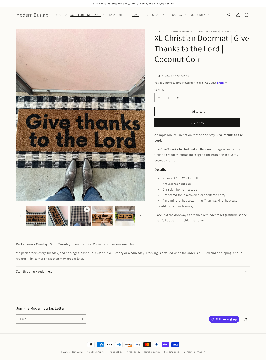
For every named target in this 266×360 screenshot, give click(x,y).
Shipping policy (172, 351)
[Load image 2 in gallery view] (58, 216)
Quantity (159, 90)
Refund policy (115, 351)
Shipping (159, 75)
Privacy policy (133, 351)
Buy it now (197, 123)
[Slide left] (20, 216)
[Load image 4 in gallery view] (125, 216)
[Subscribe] (82, 319)
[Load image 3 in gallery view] (102, 216)
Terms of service (152, 351)
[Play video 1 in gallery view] (80, 216)
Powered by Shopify (94, 351)
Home (158, 31)
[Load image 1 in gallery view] (36, 216)
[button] (61, 15)
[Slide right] (140, 216)
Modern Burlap (76, 351)
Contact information (194, 351)
